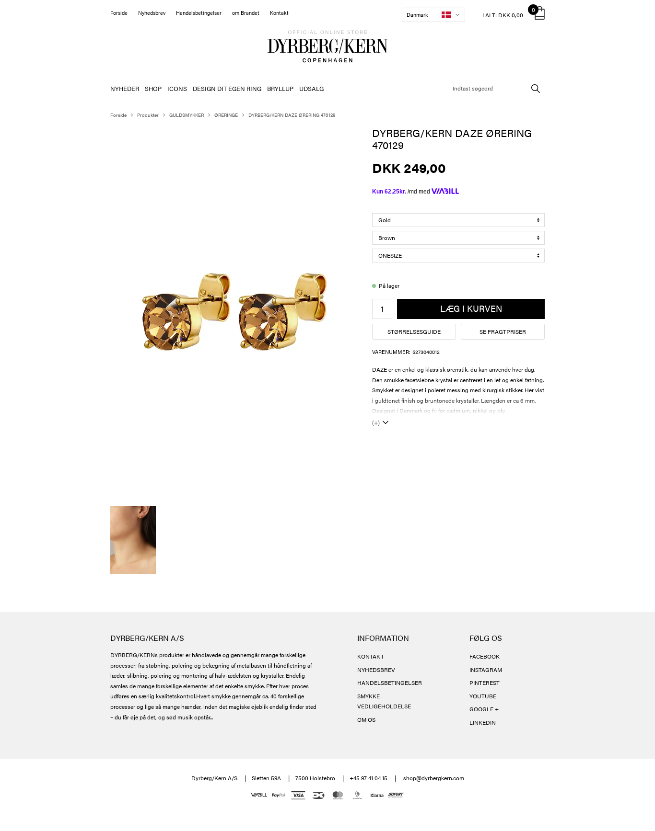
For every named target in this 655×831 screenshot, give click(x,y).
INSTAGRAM (485, 669)
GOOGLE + (484, 709)
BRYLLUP (280, 88)
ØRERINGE (226, 115)
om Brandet (245, 12)
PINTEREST (484, 682)
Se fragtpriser (503, 331)
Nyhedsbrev (151, 12)
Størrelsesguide (414, 331)
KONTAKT (370, 656)
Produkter (148, 115)
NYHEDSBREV (376, 669)
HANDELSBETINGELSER (389, 682)
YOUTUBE (482, 696)
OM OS (366, 719)
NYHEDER (124, 88)
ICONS (177, 88)
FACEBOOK (484, 656)
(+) (376, 422)
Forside (119, 12)
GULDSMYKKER (186, 115)
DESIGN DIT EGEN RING (227, 88)
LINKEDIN (482, 722)
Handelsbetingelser (199, 12)
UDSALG (311, 88)
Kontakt (279, 12)
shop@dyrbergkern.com (433, 778)
